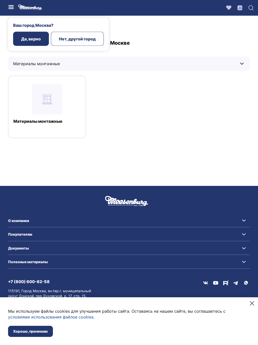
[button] (129, 220)
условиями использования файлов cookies (50, 316)
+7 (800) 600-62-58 (29, 281)
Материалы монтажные (37, 121)
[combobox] (44, 63)
